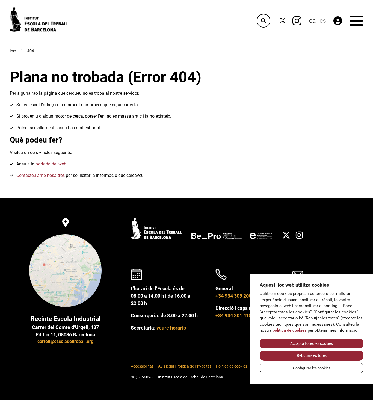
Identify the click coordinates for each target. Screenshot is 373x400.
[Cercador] (263, 20)
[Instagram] (297, 21)
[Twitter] (282, 21)
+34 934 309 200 (233, 296)
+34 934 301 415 (233, 315)
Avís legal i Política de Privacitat (184, 366)
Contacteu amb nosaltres (40, 175)
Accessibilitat (142, 366)
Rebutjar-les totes (312, 355)
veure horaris (171, 328)
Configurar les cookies (311, 368)
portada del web (50, 164)
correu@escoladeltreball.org (65, 341)
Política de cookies (231, 366)
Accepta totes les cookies (311, 343)
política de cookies (290, 330)
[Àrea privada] (337, 20)
